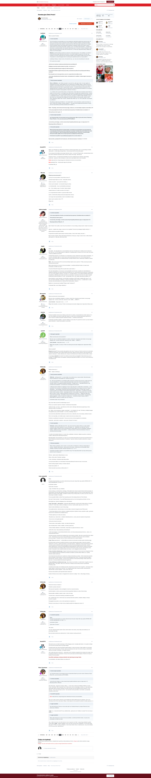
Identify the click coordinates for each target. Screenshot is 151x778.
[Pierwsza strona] (38, 29)
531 (43, 341)
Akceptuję (111, 775)
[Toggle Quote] (50, 38)
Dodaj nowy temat (72, 23)
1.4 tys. (43, 303)
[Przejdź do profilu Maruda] (43, 177)
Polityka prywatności (71, 769)
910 (65, 28)
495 (43, 157)
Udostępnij (80, 18)
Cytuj (52, 142)
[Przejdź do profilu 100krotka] (43, 371)
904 (49, 28)
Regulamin (43, 7)
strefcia (43, 312)
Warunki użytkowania (54, 776)
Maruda (43, 172)
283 (43, 677)
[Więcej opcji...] (92, 33)
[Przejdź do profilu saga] (106, 27)
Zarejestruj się (110, 1)
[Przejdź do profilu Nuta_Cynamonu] (43, 671)
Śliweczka (101, 21)
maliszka (42, 33)
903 (46, 28)
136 (43, 219)
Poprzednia (42, 28)
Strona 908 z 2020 (84, 28)
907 (57, 28)
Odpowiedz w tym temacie (86, 23)
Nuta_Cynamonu (42, 667)
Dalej (76, 28)
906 (54, 28)
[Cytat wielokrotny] (49, 142)
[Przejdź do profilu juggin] (43, 250)
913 (72, 28)
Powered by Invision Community (75, 771)
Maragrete (43, 293)
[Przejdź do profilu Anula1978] (43, 151)
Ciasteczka (82, 769)
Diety (51, 19)
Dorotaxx (46, 18)
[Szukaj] (113, 5)
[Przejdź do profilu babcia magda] (43, 213)
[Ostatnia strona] (78, 29)
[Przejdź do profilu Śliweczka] (97, 23)
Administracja (49, 7)
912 (70, 28)
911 (67, 28)
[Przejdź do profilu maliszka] (43, 37)
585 (43, 256)
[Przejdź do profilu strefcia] (43, 316)
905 (52, 28)
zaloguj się (75, 741)
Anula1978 (43, 147)
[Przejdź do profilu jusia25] (43, 335)
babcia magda (43, 209)
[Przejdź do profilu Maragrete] (43, 297)
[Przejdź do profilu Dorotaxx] (39, 18)
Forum (38, 7)
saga (109, 25)
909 (63, 28)
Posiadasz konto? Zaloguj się (99, 1)
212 (43, 43)
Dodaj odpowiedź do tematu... (50, 748)
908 (60, 28)
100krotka (42, 366)
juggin (42, 246)
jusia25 (43, 330)
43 (43, 377)
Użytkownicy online (57, 7)
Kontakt (77, 769)
